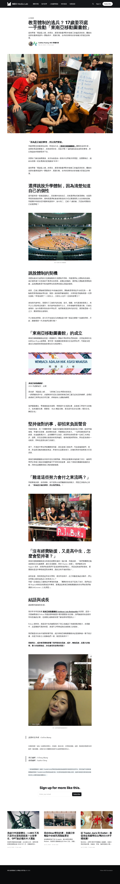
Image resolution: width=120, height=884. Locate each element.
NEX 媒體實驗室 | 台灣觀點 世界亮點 (16, 870)
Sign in (98, 4)
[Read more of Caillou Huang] (30, 43)
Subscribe (107, 4)
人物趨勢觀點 (54, 4)
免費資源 (72, 4)
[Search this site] (93, 3)
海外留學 (44, 4)
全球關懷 (31, 18)
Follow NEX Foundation (106, 870)
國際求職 (36, 4)
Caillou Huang (43, 43)
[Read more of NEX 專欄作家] (35, 43)
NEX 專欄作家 (54, 43)
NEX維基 (64, 4)
